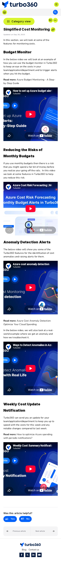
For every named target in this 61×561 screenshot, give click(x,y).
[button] (17, 531)
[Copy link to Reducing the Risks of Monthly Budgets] (36, 156)
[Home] (19, 4)
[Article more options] (55, 20)
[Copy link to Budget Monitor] (34, 52)
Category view (21, 21)
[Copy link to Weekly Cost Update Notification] (27, 410)
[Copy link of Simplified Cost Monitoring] (53, 29)
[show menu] (56, 4)
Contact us (34, 549)
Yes (13, 518)
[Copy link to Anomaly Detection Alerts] (52, 242)
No (27, 518)
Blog (24, 549)
